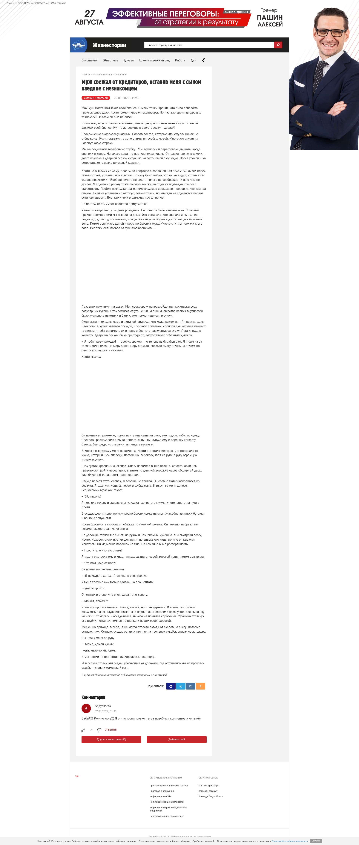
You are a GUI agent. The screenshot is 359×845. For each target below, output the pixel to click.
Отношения (90, 60)
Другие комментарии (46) (111, 739)
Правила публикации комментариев (169, 785)
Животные (110, 60)
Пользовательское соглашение (166, 816)
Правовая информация (162, 791)
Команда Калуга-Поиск (211, 796)
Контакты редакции (209, 785)
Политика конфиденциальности (167, 802)
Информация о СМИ (160, 796)
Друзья (129, 60)
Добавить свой (176, 739)
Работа (180, 60)
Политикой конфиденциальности (290, 841)
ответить (111, 729)
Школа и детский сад (154, 60)
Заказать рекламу (208, 791)
